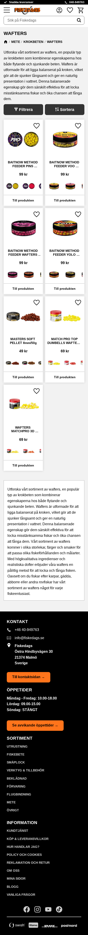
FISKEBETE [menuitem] (15, 754)
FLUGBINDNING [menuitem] (19, 794)
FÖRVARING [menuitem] (16, 786)
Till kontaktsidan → (28, 677)
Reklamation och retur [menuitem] (28, 862)
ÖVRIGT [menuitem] (13, 810)
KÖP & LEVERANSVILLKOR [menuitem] (28, 839)
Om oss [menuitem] (13, 870)
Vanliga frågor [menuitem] (21, 894)
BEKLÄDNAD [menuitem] (17, 778)
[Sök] (79, 20)
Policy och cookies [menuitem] (24, 854)
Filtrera (26, 109)
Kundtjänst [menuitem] (17, 830)
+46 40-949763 (27, 630)
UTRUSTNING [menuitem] (17, 746)
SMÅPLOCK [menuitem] (16, 762)
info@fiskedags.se (29, 638)
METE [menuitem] (11, 802)
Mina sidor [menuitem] (16, 878)
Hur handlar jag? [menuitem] (23, 847)
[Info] (23, 200)
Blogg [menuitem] (13, 886)
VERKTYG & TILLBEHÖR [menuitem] (25, 770)
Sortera (67, 109)
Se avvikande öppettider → (35, 725)
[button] (6, 10)
